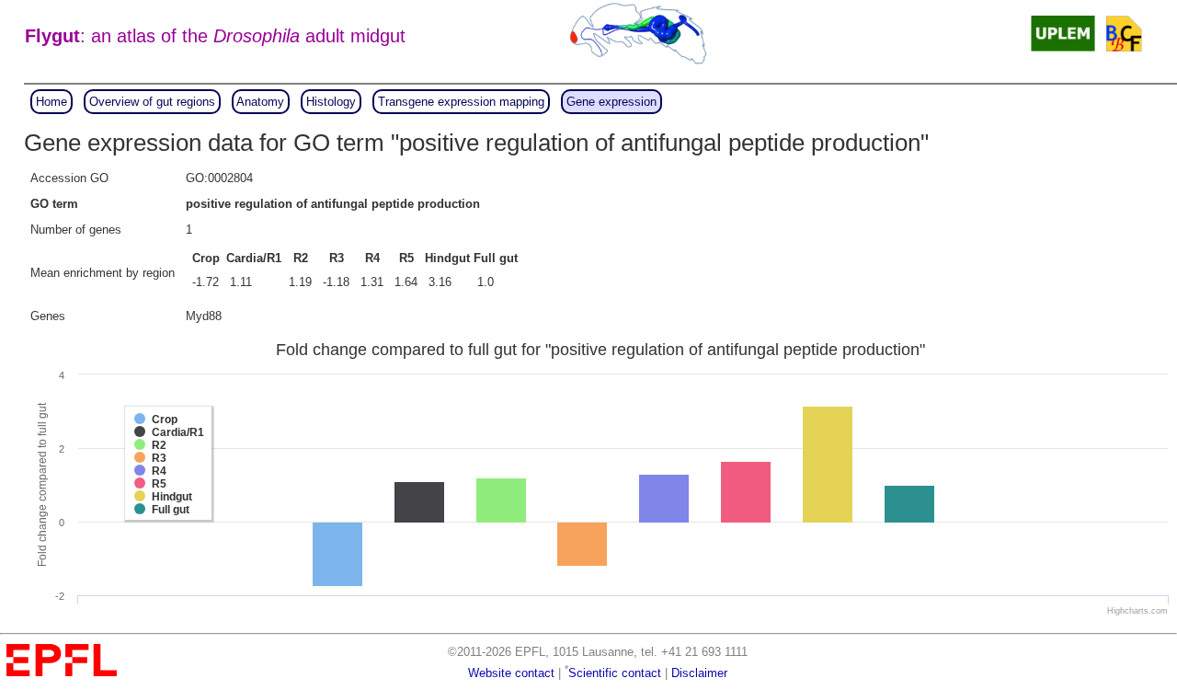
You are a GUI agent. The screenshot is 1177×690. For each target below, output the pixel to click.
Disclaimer (699, 673)
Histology (331, 102)
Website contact (511, 673)
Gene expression (611, 102)
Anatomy (260, 102)
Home (51, 102)
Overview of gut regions (152, 102)
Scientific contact (614, 673)
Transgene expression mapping (461, 102)
